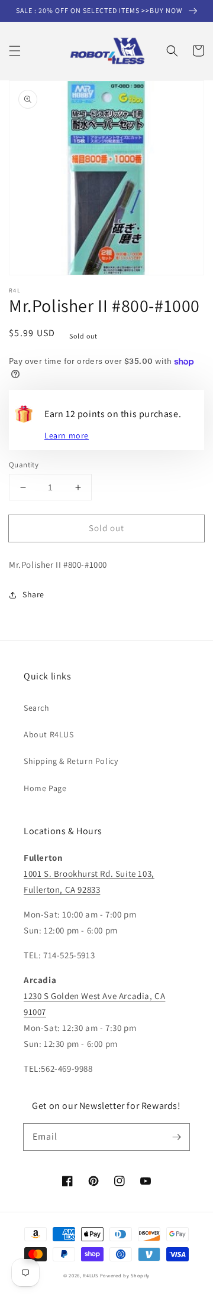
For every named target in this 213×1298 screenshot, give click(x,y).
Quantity (23, 465)
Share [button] (33, 594)
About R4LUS (49, 734)
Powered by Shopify (125, 1275)
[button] (15, 51)
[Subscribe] (176, 1137)
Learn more (66, 435)
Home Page (45, 788)
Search (37, 707)
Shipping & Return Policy (71, 761)
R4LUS (90, 1275)
